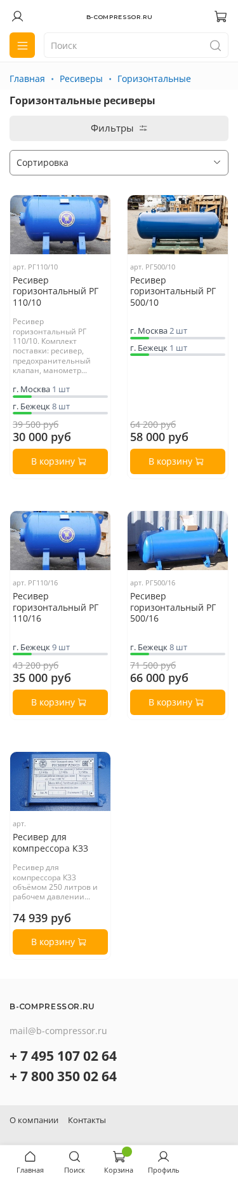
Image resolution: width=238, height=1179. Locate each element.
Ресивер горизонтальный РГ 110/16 (55, 607)
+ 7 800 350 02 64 (63, 1076)
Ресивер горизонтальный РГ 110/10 (55, 291)
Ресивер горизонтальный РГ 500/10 (173, 291)
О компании (34, 1120)
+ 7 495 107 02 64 (63, 1056)
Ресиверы (81, 78)
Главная (27, 78)
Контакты (87, 1120)
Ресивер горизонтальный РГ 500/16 (173, 607)
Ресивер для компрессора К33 (50, 842)
